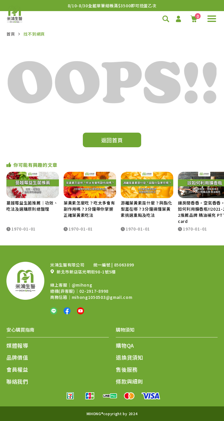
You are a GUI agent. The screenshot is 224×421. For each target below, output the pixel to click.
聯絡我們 (17, 381)
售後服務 (127, 369)
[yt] (80, 310)
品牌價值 (17, 357)
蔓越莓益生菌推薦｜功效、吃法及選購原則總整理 (32, 206)
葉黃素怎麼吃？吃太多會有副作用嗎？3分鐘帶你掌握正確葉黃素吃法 (89, 209)
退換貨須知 (129, 357)
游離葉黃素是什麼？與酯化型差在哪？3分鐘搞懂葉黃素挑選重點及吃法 (146, 209)
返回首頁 (112, 140)
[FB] (67, 310)
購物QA (125, 345)
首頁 (10, 34)
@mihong (82, 285)
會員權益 (17, 369)
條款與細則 (129, 381)
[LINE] (53, 310)
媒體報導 (17, 345)
